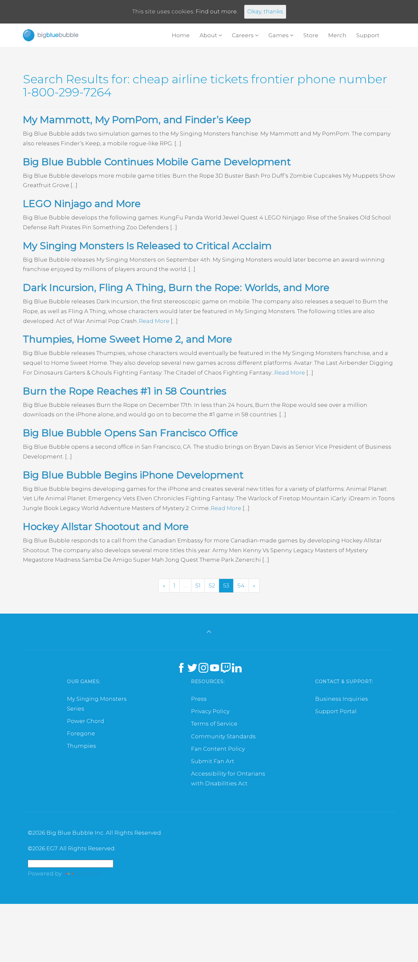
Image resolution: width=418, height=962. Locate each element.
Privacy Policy (210, 711)
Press (199, 699)
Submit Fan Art (212, 761)
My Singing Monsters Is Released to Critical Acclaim (147, 246)
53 (226, 585)
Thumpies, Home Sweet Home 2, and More (127, 339)
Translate (88, 873)
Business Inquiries (341, 699)
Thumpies (81, 746)
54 (241, 585)
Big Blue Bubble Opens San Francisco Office (130, 433)
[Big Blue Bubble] (50, 35)
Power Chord (85, 721)
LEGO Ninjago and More (82, 204)
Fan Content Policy (218, 749)
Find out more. (217, 11)
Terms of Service (214, 723)
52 (212, 585)
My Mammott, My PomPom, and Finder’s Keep (137, 120)
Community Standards (223, 736)
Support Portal (336, 711)
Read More (154, 321)
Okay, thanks (265, 11)
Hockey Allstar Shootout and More (106, 527)
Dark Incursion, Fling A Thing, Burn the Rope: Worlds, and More (176, 287)
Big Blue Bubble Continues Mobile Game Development (157, 162)
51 (198, 585)
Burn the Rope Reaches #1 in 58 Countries (124, 391)
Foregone (81, 733)
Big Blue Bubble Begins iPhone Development (133, 475)
